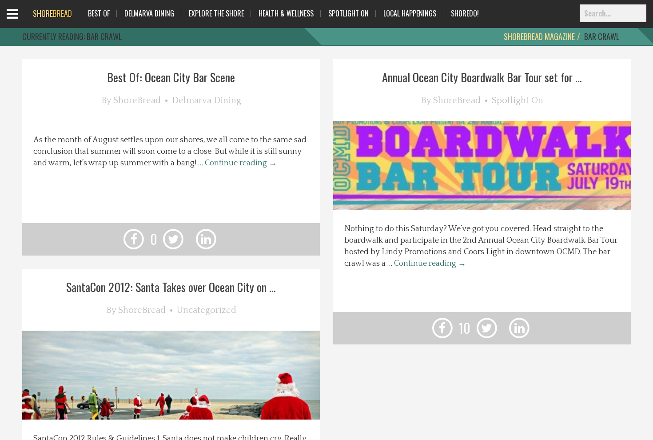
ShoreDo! (465, 13)
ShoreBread (137, 100)
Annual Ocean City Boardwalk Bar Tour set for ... (482, 77)
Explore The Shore (216, 13)
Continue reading (241, 163)
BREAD (52, 13)
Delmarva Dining (149, 13)
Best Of (99, 13)
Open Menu (23, 22)
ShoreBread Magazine (539, 36)
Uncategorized (206, 310)
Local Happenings (409, 13)
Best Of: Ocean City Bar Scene (171, 77)
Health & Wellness (286, 13)
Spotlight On (348, 13)
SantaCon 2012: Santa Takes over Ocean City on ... (171, 287)
